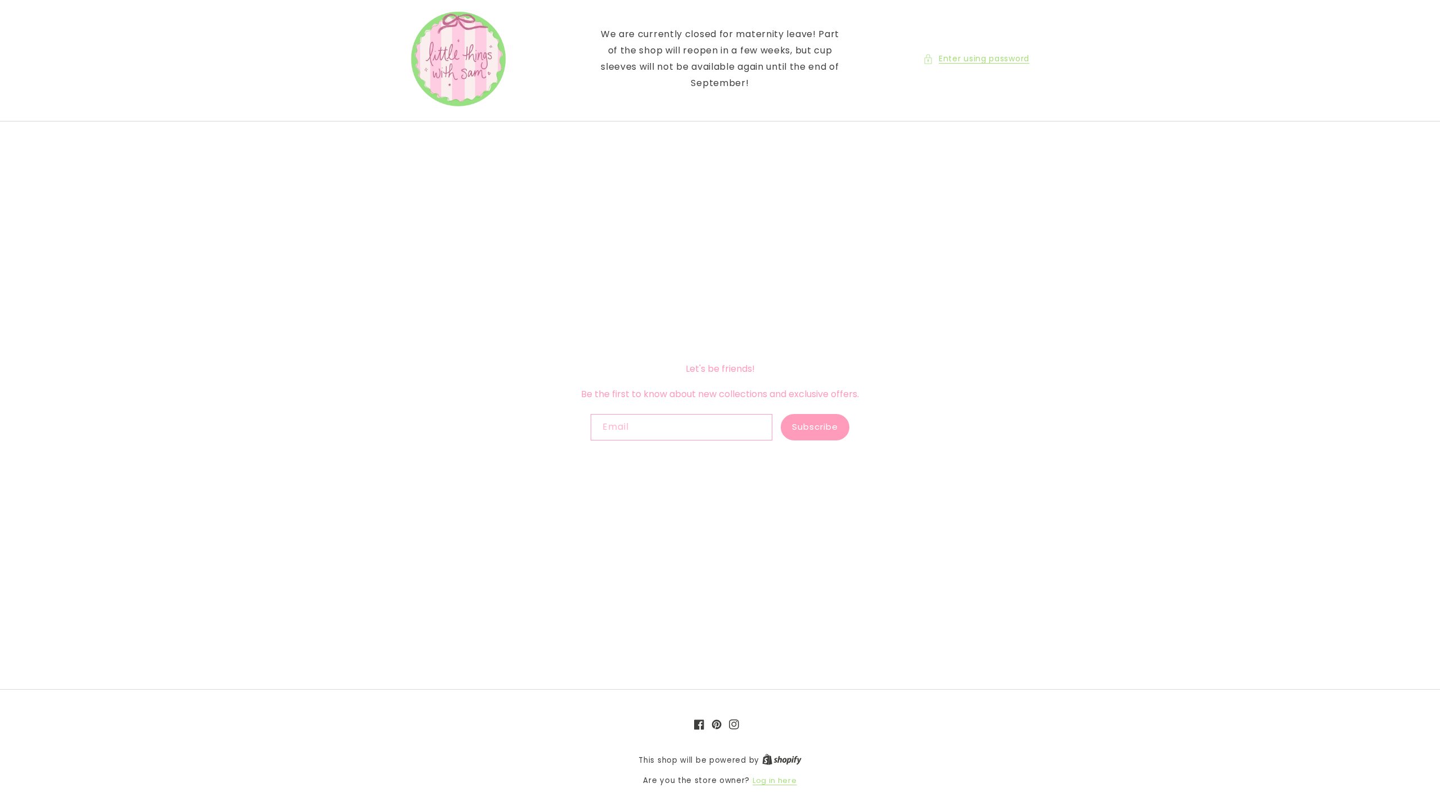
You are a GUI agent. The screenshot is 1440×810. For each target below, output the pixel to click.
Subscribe (815, 427)
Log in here (775, 780)
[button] (976, 59)
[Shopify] (782, 760)
